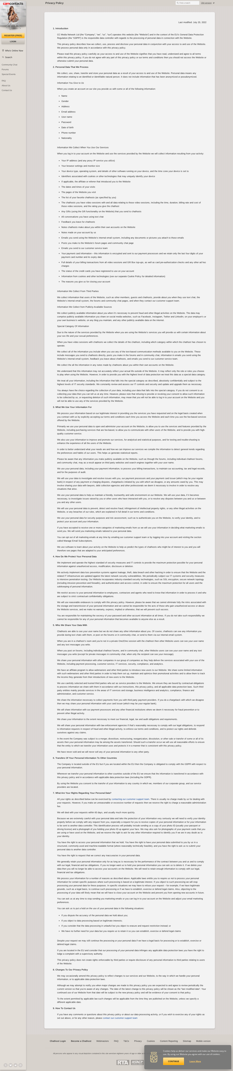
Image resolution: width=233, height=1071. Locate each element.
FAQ (4, 81)
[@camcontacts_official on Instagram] (20, 1065)
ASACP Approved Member (137, 1062)
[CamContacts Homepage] (13, 17)
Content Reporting (169, 1041)
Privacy (138, 1041)
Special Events (9, 74)
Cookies (151, 1041)
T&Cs (126, 1041)
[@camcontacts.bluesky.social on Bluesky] (11, 1065)
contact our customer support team (120, 1018)
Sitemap (187, 1041)
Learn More (195, 1061)
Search (8, 57)
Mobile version (203, 1041)
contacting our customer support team (130, 799)
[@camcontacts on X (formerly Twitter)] (6, 1065)
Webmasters (102, 1041)
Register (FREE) (13, 35)
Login (13, 41)
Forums (5, 69)
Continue (173, 1061)
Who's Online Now (14, 50)
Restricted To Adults (122, 1062)
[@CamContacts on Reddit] (15, 1065)
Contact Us (7, 90)
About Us (6, 85)
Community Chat (9, 65)
